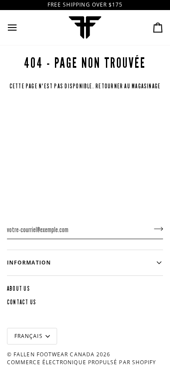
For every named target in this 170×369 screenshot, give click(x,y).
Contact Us (21, 302)
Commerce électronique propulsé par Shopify (81, 362)
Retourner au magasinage (127, 86)
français (28, 336)
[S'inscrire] (156, 229)
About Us (18, 288)
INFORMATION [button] (29, 262)
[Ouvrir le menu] (20, 27)
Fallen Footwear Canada (54, 354)
